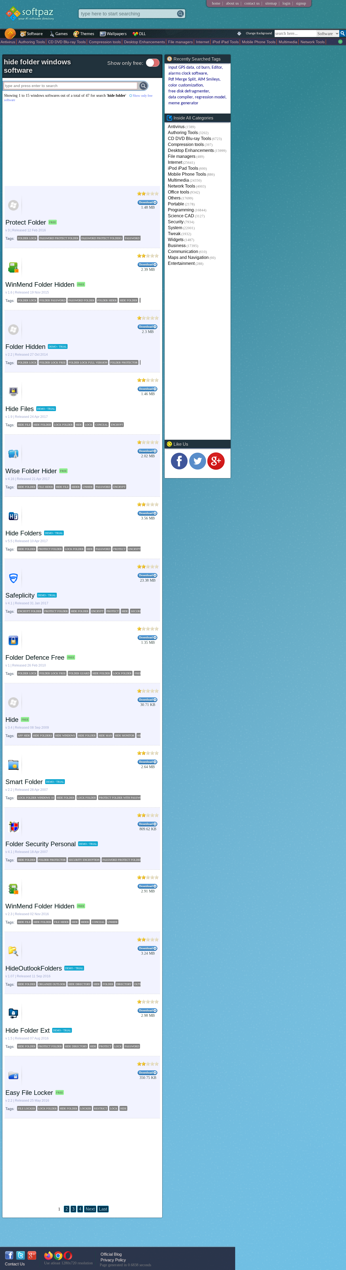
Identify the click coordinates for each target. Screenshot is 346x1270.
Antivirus (8, 42)
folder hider (107, 300)
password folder (81, 300)
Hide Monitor (124, 735)
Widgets (176, 239)
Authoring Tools (31, 42)
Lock (118, 1046)
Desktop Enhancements (144, 42)
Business (177, 245)
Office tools (178, 192)
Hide (11, 719)
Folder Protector (52, 859)
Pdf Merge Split (182, 79)
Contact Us (15, 1264)
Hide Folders (23, 533)
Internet (202, 42)
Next (90, 1209)
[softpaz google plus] (31, 1258)
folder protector (124, 362)
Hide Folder (101, 673)
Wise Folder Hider (31, 471)
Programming (181, 210)
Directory (123, 984)
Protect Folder (25, 222)
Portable (176, 204)
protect (119, 549)
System (175, 227)
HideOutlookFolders (33, 968)
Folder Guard (79, 673)
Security (176, 221)
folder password (52, 300)
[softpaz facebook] (9, 1258)
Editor (217, 67)
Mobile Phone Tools (258, 42)
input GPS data (181, 67)
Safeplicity (20, 595)
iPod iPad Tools (225, 42)
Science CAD (181, 216)
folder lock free (52, 362)
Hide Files (19, 408)
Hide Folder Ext (27, 1030)
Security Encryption (84, 859)
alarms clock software (187, 73)
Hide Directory (79, 984)
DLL (142, 34)
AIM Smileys (208, 79)
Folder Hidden (25, 346)
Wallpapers (117, 34)
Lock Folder (122, 673)
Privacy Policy (113, 1260)
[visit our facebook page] (179, 468)
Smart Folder (24, 781)
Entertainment (181, 263)
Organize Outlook (51, 984)
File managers (180, 42)
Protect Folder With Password (122, 797)
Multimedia (288, 42)
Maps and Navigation (188, 257)
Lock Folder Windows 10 (36, 797)
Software (35, 34)
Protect (105, 1046)
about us (232, 3)
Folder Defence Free (34, 657)
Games (61, 34)
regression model (210, 97)
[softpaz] (2, 36)
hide (79, 424)
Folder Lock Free (52, 673)
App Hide (24, 735)
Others (174, 198)
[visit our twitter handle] (197, 468)
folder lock (27, 238)
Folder (108, 984)
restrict (100, 1108)
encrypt (117, 424)
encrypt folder (29, 611)
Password (132, 1046)
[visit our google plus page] (216, 468)
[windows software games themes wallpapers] (32, 25)
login (286, 3)
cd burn (202, 67)
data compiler (180, 97)
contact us (252, 3)
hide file (24, 424)
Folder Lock (27, 673)
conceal (101, 424)
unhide (88, 486)
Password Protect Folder (121, 859)
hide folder (128, 300)
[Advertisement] (82, 144)
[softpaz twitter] (20, 1258)
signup (301, 3)
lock (88, 424)
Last (103, 1209)
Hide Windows (65, 735)
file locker (26, 1108)
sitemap (271, 3)
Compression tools (105, 42)
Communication (183, 251)
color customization (185, 85)
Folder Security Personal (40, 844)
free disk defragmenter (188, 91)
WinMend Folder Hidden (39, 284)
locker (85, 1108)
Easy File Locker (29, 1092)
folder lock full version (88, 362)
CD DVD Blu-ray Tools (67, 42)
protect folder (50, 549)
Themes (87, 34)
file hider (45, 486)
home (216, 3)
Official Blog (111, 1254)
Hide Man (105, 735)
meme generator (183, 103)
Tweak (174, 233)
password (103, 486)
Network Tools (313, 42)
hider (76, 486)
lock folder (63, 424)
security (137, 611)
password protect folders (101, 238)
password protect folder (58, 238)
